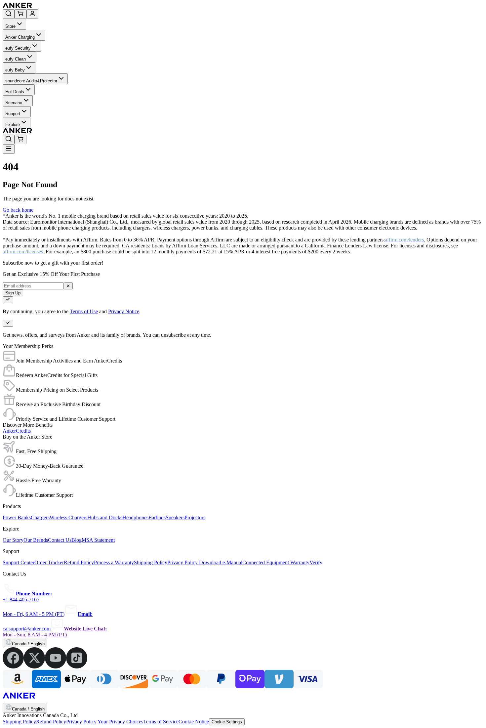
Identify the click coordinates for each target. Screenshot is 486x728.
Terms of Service (161, 721)
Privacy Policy (82, 721)
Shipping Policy (19, 721)
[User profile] (32, 14)
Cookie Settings (227, 721)
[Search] (9, 14)
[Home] (66, 6)
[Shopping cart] (20, 14)
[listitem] (13, 666)
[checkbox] (8, 299)
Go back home (18, 210)
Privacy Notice (123, 311)
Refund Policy (51, 721)
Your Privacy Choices (120, 721)
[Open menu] (9, 149)
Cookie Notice (194, 721)
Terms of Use (84, 311)
